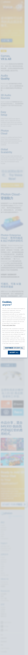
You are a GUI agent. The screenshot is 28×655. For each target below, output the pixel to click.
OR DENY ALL (14, 348)
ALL (14, 352)
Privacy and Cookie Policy (8, 325)
